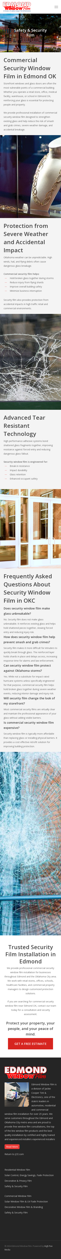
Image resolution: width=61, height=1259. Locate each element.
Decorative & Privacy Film (18, 1180)
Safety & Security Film (16, 1186)
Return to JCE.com (14, 1154)
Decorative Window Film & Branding (24, 1207)
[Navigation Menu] (56, 6)
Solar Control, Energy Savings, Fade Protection (29, 1175)
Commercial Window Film (18, 1196)
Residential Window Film (17, 1169)
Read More (12, 1146)
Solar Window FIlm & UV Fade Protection (26, 1201)
